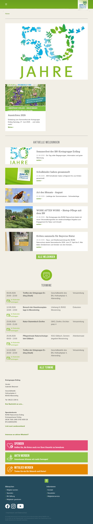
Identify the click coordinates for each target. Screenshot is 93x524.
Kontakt (50, 490)
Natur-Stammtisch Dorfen (34, 322)
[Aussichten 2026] (25, 97)
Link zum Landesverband (15, 426)
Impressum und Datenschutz (16, 513)
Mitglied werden (12, 490)
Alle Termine (46, 367)
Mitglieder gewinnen (13, 499)
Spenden (9, 493)
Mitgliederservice (54, 496)
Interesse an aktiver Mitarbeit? (17, 434)
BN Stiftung (10, 496)
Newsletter (51, 493)
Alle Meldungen (46, 257)
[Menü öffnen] (6, 4)
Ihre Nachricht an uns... (14, 404)
